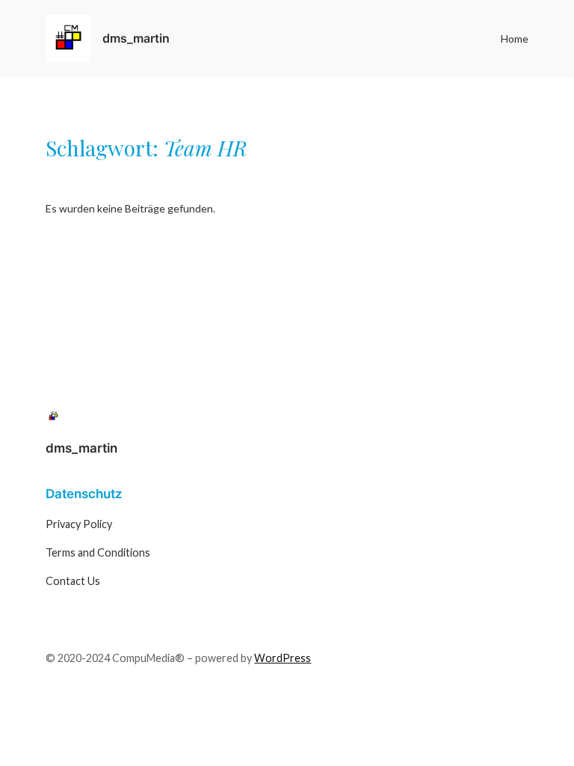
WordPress (282, 658)
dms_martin (136, 38)
